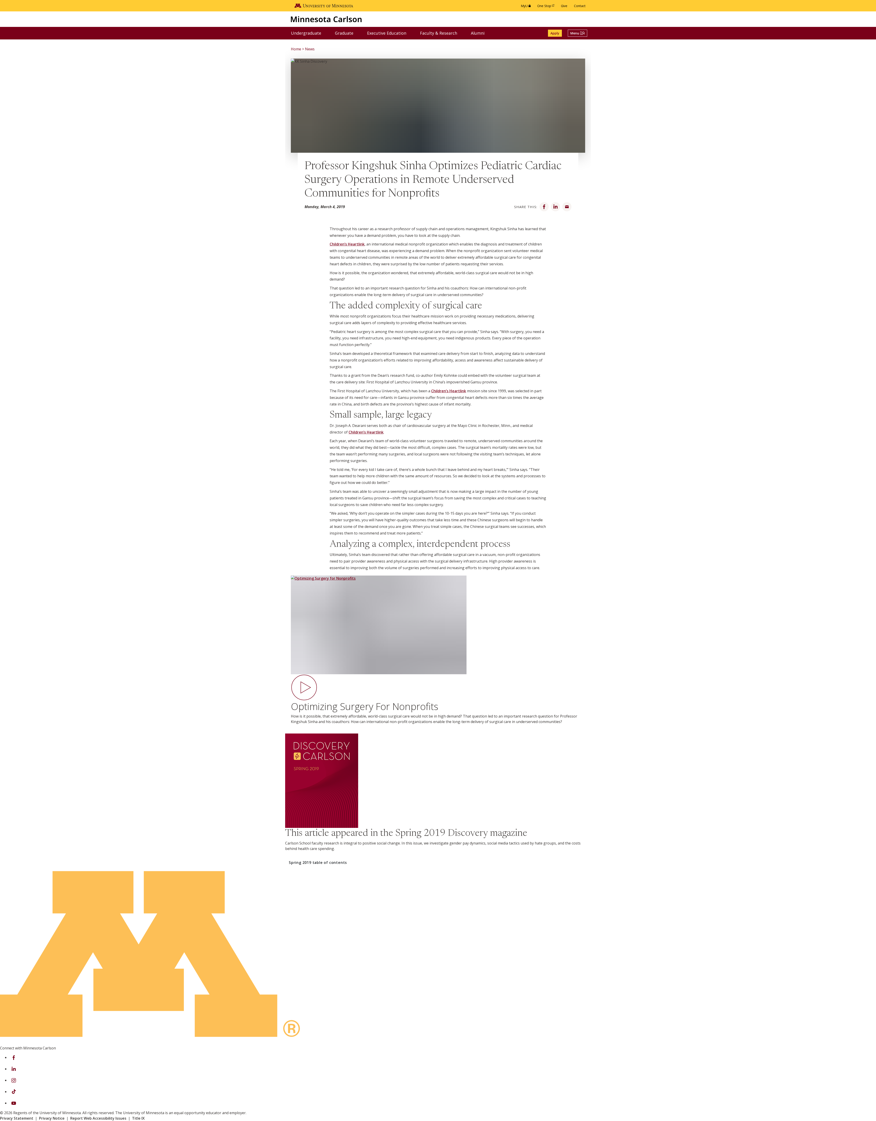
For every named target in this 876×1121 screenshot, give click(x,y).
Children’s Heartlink (347, 244)
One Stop (546, 7)
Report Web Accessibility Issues (98, 1118)
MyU (526, 7)
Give (564, 6)
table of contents (318, 862)
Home (296, 49)
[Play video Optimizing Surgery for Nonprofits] (438, 633)
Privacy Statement (16, 1118)
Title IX (138, 1118)
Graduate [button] (347, 33)
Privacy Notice (52, 1118)
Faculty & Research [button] (441, 33)
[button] (577, 33)
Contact (580, 6)
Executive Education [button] (389, 33)
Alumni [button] (480, 33)
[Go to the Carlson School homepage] (326, 19)
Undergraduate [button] (309, 33)
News (310, 49)
